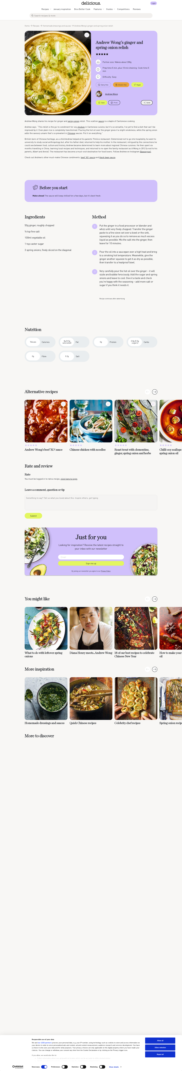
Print (116, 102)
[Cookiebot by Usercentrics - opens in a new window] (18, 1066)
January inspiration (62, 9)
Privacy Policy (105, 571)
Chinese (71, 133)
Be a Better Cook (82, 9)
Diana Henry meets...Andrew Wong (91, 652)
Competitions (123, 9)
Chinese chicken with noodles (88, 449)
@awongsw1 (145, 151)
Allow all (160, 1040)
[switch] (65, 1066)
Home (27, 26)
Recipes (45, 9)
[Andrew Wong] (99, 93)
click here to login (69, 478)
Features (98, 9)
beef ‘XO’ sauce (88, 157)
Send (148, 102)
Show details (114, 1067)
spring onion (73, 121)
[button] (154, 392)
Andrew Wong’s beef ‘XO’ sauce (43, 449)
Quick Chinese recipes (83, 723)
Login (154, 3)
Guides (109, 9)
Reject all (160, 1054)
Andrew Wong (111, 94)
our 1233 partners (45, 1043)
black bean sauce (107, 157)
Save (103, 102)
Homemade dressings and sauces (57, 26)
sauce (101, 121)
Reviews (137, 9)
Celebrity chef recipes (127, 723)
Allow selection (160, 1047)
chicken (81, 126)
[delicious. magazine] (91, 3)
